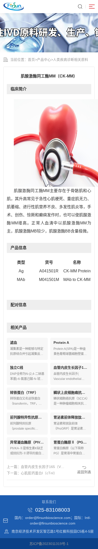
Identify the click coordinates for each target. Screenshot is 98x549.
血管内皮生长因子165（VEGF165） (49, 467)
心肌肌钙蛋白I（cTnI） (39, 473)
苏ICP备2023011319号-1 (49, 544)
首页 (31, 60)
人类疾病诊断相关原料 (70, 60)
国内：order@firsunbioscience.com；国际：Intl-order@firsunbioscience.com (53, 520)
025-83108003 (52, 510)
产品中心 (44, 60)
